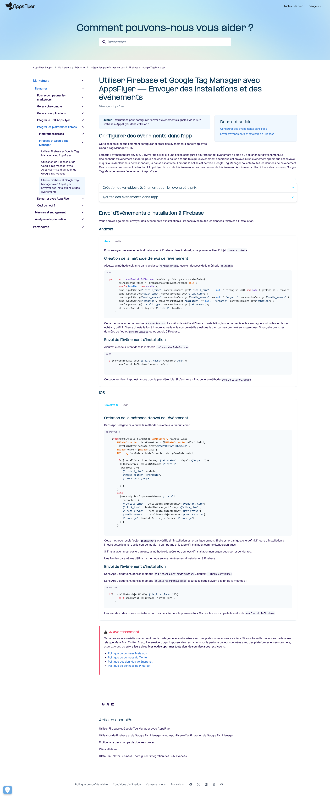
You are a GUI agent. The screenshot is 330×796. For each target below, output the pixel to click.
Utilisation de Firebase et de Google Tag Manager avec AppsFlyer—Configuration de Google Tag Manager (166, 735)
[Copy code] (288, 273)
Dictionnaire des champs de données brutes (127, 742)
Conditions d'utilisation (127, 784)
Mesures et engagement (50, 212)
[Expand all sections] (294, 178)
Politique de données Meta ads (127, 653)
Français (314, 6)
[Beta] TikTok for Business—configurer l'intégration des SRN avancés (143, 756)
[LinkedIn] (112, 704)
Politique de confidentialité (91, 784)
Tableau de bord (293, 6)
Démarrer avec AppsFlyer (53, 198)
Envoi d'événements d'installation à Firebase (247, 134)
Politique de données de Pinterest (129, 665)
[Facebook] (103, 704)
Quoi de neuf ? (46, 205)
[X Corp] (108, 704)
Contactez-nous (156, 784)
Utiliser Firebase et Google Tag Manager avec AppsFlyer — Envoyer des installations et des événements (60, 185)
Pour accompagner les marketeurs (51, 97)
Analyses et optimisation (50, 219)
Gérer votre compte (49, 106)
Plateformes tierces (51, 134)
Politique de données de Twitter (128, 657)
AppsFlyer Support (43, 67)
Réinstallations (108, 749)
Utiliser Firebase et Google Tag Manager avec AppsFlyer (135, 728)
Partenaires (41, 227)
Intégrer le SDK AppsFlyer (53, 120)
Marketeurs (64, 67)
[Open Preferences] (7, 790)
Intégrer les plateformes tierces (107, 67)
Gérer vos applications (51, 113)
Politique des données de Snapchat (130, 661)
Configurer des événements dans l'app (243, 128)
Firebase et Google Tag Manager (147, 67)
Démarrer (80, 67)
